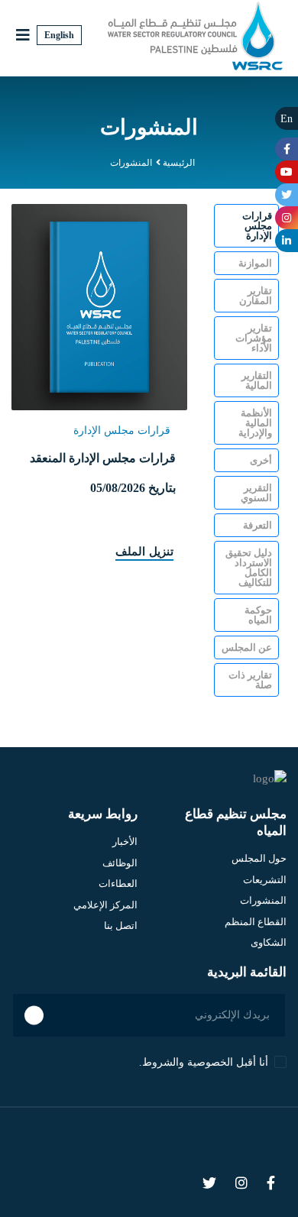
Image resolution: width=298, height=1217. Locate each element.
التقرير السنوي (256, 492)
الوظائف (120, 863)
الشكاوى (269, 942)
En (286, 119)
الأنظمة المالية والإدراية (255, 423)
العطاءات (118, 883)
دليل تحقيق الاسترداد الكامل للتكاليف (248, 567)
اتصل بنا (121, 925)
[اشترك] (34, 1014)
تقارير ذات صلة (250, 680)
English (59, 35)
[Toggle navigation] (23, 35)
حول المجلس (259, 858)
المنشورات (263, 900)
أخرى (261, 460)
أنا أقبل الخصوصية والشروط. (203, 1062)
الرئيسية (179, 162)
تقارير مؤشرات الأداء (253, 338)
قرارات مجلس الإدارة (257, 225)
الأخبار (125, 841)
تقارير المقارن (255, 295)
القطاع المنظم (256, 921)
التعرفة (257, 525)
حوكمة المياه (258, 615)
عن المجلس (247, 647)
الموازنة (255, 263)
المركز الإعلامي (105, 905)
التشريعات (265, 879)
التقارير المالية (256, 380)
